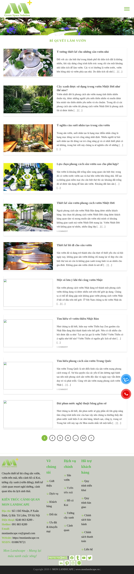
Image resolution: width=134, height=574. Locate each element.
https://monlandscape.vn (26, 537)
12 (83, 437)
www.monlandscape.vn (88, 569)
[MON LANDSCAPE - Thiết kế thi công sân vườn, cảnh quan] (24, 8)
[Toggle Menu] (127, 8)
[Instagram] (73, 562)
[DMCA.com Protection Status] (58, 557)
